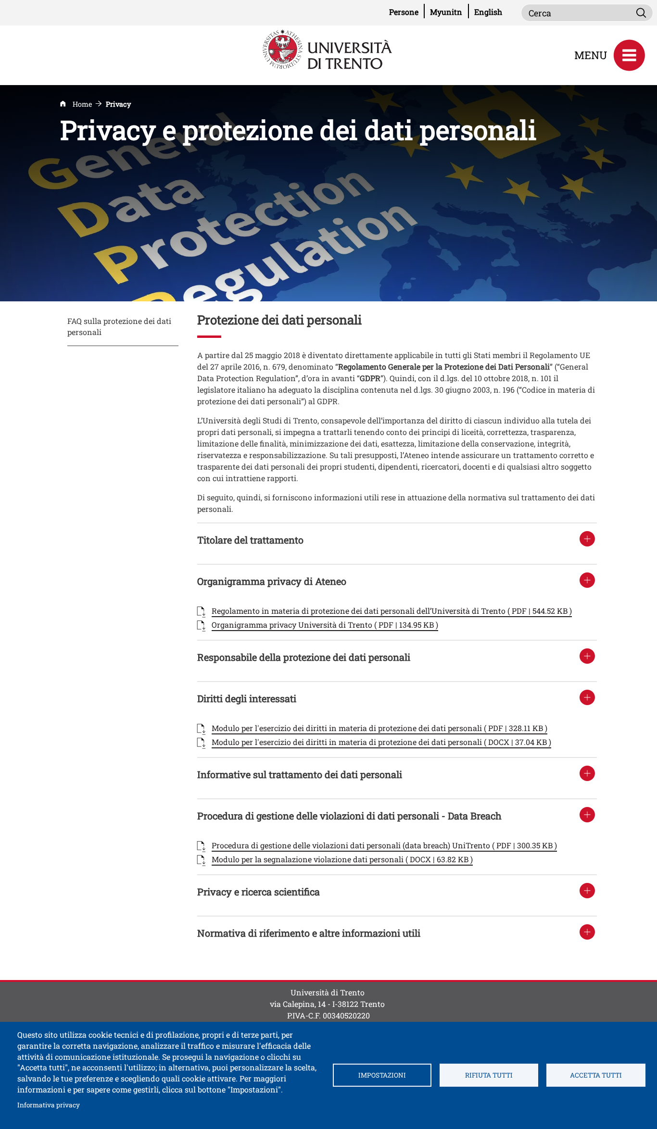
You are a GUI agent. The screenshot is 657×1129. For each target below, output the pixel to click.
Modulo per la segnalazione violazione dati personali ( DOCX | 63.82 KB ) (342, 859)
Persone (407, 11)
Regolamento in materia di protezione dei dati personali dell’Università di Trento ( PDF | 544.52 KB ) (392, 611)
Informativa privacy (48, 1104)
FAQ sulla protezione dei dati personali (119, 326)
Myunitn (449, 11)
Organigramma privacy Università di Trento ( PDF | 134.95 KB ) (325, 625)
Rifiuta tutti (489, 1075)
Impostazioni (382, 1075)
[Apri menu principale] (629, 55)
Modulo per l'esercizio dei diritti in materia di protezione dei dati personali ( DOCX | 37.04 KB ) (381, 742)
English (488, 12)
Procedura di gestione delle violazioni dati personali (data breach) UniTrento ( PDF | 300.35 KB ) (384, 845)
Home (82, 104)
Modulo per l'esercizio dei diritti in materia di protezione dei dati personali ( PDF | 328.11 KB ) (379, 728)
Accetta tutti (596, 1075)
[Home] (328, 48)
